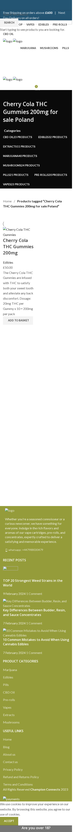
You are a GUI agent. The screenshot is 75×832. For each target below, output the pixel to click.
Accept (9, 821)
